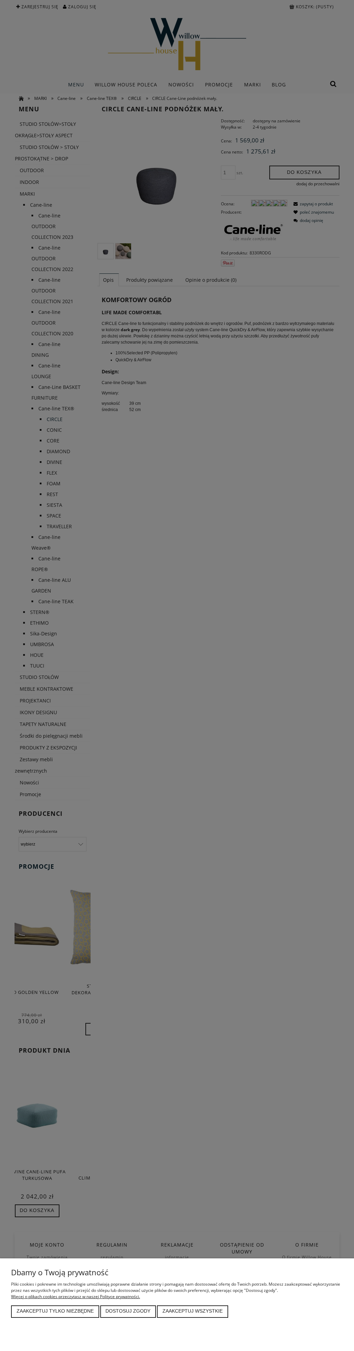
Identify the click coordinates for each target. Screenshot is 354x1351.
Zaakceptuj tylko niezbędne (55, 1311)
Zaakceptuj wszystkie (192, 1311)
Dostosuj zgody (127, 1311)
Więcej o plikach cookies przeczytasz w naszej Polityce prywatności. (75, 1296)
